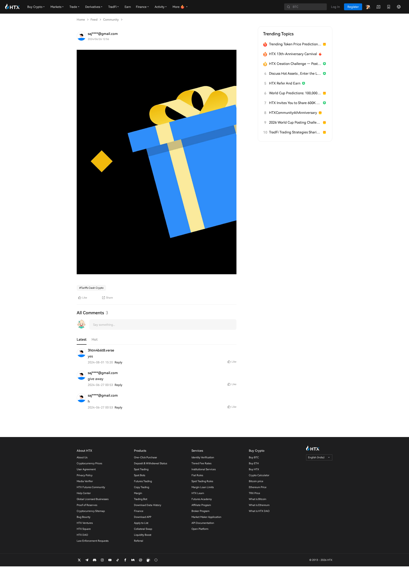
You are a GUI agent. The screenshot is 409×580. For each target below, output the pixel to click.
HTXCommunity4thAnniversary (293, 113)
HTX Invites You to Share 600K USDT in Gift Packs (295, 103)
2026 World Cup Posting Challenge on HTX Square (295, 122)
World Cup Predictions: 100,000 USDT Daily (295, 93)
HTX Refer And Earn (284, 83)
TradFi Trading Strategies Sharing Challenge (295, 132)
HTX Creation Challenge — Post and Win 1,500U (295, 64)
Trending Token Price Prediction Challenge (295, 44)
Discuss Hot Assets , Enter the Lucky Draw (295, 73)
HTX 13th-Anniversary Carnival (293, 54)
